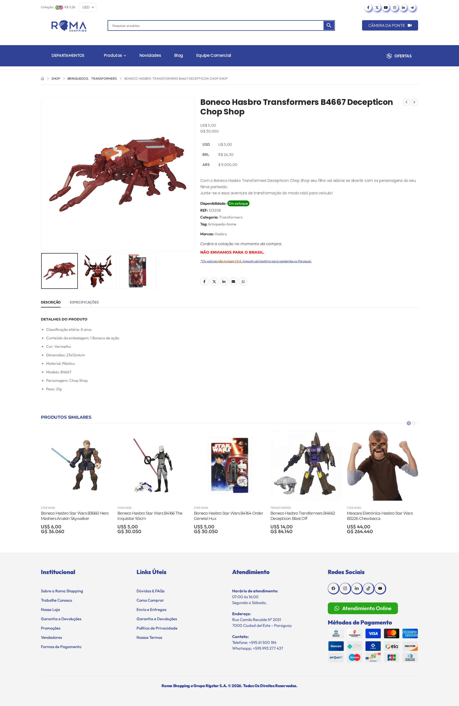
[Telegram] (412, 7)
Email (233, 281)
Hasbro (221, 234)
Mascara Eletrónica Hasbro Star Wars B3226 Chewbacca (303, 516)
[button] (42, 174)
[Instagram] (394, 7)
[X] (377, 7)
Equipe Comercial (213, 55)
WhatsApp (243, 281)
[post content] (76, 465)
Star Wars (48, 508)
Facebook (204, 281)
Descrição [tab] (51, 302)
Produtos (113, 55)
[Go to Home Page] (42, 79)
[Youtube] (385, 7)
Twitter (214, 281)
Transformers (231, 217)
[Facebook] (368, 7)
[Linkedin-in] (357, 588)
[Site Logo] (69, 26)
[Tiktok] (369, 588)
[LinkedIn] (403, 7)
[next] (414, 102)
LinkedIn (224, 281)
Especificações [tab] (84, 302)
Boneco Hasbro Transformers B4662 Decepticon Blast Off (226, 516)
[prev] (406, 102)
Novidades (150, 55)
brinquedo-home (222, 224)
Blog (178, 55)
